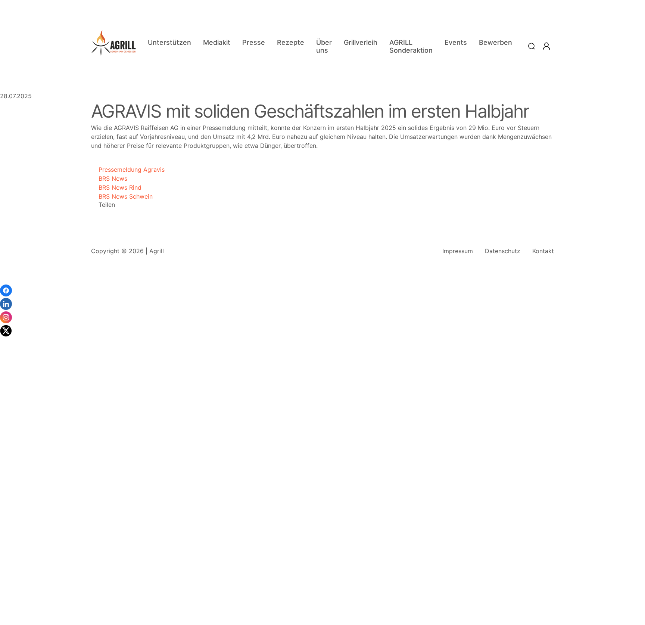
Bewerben (495, 42)
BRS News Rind (116, 187)
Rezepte (290, 42)
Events (456, 42)
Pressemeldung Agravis (128, 169)
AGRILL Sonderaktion (411, 46)
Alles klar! (6, 602)
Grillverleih (360, 42)
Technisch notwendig (15, 505)
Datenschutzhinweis (28, 621)
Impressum (457, 251)
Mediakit (216, 42)
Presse (253, 42)
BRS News (109, 178)
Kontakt (543, 251)
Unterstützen (169, 42)
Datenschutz (502, 251)
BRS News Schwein (122, 196)
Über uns (324, 46)
